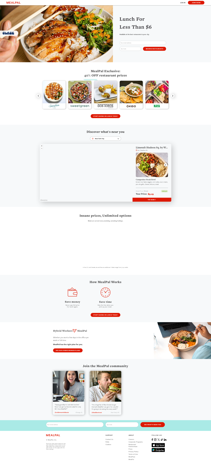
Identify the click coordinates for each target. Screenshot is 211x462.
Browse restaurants (154, 49)
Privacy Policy (133, 451)
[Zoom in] (42, 146)
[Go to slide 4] (57, 60)
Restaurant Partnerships (133, 445)
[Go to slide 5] (60, 60)
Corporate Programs (136, 442)
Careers (131, 439)
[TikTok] (162, 440)
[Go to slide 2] (52, 60)
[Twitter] (159, 440)
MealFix (131, 459)
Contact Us (109, 439)
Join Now (196, 3)
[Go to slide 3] (55, 60)
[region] (86, 173)
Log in (182, 3)
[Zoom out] (42, 148)
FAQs (107, 442)
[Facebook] (153, 440)
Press (130, 449)
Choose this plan (85, 259)
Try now (151, 200)
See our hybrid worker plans (68, 350)
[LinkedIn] (165, 440)
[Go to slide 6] (63, 60)
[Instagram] (156, 440)
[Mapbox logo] (43, 200)
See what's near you (152, 425)
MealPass (132, 457)
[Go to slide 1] (50, 60)
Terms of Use (133, 454)
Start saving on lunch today (105, 116)
